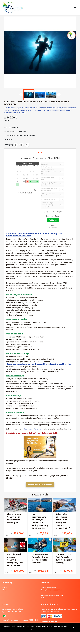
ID (5, 139)
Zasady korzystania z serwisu (51, 590)
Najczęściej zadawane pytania (52, 595)
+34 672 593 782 (13, 611)
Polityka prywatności (48, 587)
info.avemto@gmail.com (14, 609)
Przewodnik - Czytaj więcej (40, 484)
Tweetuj (21, 145)
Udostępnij (16, 145)
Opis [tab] (40, 153)
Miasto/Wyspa (10, 131)
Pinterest (27, 145)
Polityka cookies (46, 598)
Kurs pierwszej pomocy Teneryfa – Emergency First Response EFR (15, 560)
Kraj (5, 127)
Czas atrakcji (9, 135)
